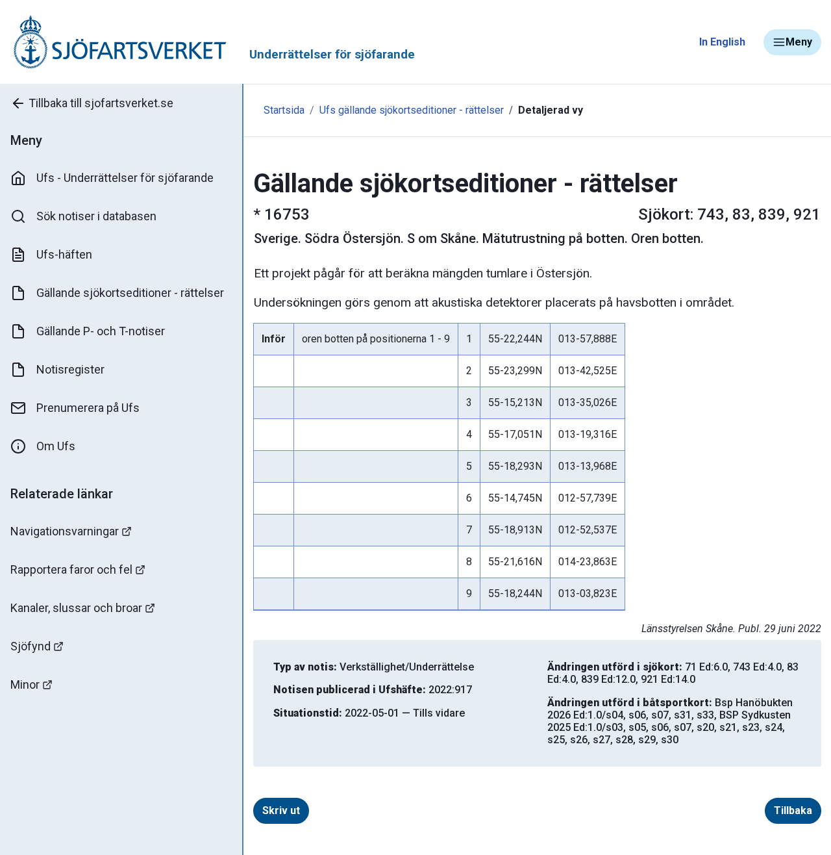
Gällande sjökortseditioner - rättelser (130, 293)
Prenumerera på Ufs (88, 408)
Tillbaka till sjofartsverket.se (101, 103)
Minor (25, 684)
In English (722, 42)
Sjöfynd (30, 646)
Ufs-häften (64, 254)
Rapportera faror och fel (71, 569)
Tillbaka (793, 810)
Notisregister (70, 369)
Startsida (284, 110)
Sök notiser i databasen (96, 216)
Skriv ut (281, 810)
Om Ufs (55, 446)
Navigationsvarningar (64, 531)
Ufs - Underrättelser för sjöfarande (125, 178)
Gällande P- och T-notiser (100, 331)
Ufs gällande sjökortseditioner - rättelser (411, 110)
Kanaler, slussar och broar (76, 608)
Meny (799, 42)
